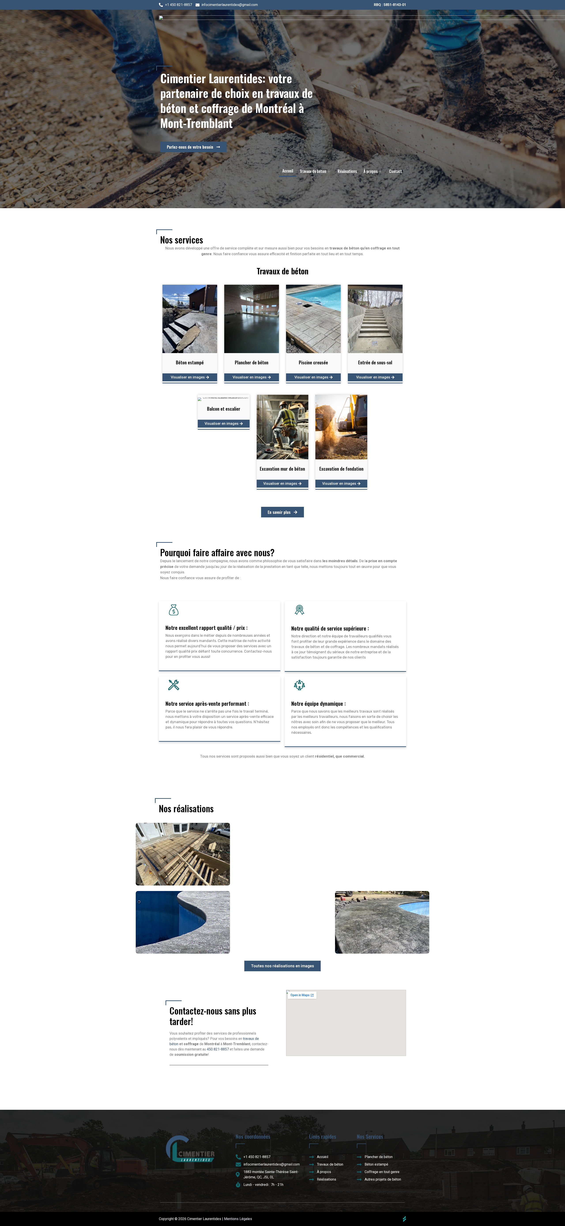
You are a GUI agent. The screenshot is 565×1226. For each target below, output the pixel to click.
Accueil (287, 171)
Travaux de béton (313, 171)
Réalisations (347, 171)
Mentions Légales (238, 1219)
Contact (395, 171)
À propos (370, 171)
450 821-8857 (218, 1049)
